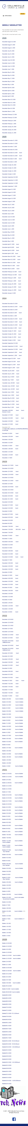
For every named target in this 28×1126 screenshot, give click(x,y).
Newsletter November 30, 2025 (9, 149)
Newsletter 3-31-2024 (7, 418)
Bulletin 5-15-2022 (6, 717)
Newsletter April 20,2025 (8, 247)
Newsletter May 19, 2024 (8, 401)
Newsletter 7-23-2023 (7, 529)
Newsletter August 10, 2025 (9, 198)
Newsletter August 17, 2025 (9, 195)
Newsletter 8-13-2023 (7, 520)
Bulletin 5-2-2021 (6, 877)
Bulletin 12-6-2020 (6, 949)
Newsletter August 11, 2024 (9, 364)
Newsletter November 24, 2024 (9, 318)
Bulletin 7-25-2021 (6, 834)
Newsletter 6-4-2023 (7, 547)
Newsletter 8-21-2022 (7, 674)
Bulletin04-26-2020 (6, 1047)
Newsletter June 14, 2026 (8, 66)
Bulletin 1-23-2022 (6, 760)
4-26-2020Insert (16, 1047)
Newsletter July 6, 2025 (8, 213)
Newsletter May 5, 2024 (8, 407)
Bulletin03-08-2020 (6, 1068)
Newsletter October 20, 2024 (9, 334)
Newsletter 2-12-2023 (7, 596)
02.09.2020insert (16, 1080)
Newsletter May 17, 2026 (8, 78)
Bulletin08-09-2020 (6, 1001)
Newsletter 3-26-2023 (7, 578)
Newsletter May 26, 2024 (8, 398)
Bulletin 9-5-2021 (6, 816)
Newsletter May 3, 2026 (8, 84)
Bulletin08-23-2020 (6, 995)
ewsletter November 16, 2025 (10, 155)
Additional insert (6, 642)
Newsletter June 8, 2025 (8, 226)
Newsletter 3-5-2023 (7, 587)
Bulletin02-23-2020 (6, 1074)
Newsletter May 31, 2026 (8, 72)
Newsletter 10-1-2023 (7, 499)
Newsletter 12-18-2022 (7, 622)
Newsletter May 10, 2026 (8, 81)
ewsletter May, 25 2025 (8, 232)
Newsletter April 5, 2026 (8, 96)
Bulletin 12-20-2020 (7, 943)
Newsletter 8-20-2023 (7, 517)
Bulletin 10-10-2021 (7, 804)
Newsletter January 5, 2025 (9, 293)
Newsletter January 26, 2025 (9, 284)
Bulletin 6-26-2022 (6, 699)
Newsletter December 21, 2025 (9, 140)
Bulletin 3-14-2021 (6, 902)
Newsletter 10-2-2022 (7, 656)
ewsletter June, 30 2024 (9, 383)
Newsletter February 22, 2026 (9, 114)
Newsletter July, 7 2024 (8, 380)
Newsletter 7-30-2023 (7, 526)
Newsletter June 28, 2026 (8, 60)
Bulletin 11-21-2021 (6, 785)
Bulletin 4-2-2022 (6, 732)
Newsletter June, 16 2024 (8, 389)
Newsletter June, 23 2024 (8, 386)
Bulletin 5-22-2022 (6, 714)
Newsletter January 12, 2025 (9, 290)
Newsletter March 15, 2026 (8, 105)
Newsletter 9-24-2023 (7, 502)
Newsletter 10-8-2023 (7, 496)
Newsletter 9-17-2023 (7, 505)
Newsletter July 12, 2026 (8, 57)
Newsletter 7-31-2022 (7, 683)
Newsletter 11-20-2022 (7, 631)
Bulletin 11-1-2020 (6, 964)
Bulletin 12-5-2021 (6, 779)
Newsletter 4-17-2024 (7, 415)
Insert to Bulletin (19, 699)
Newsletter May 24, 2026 (8, 75)
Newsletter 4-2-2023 (7, 575)
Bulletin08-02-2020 (6, 1004)
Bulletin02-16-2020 (6, 1077)
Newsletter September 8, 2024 (9, 352)
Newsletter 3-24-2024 (7, 421)
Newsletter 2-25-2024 (7, 436)
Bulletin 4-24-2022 (6, 726)
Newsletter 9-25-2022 (7, 659)
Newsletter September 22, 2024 (10, 346)
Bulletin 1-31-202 (6, 923)
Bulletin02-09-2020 (6, 1080)
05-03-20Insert (15, 1044)
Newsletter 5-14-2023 (7, 557)
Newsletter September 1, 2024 (9, 355)
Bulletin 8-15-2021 (6, 825)
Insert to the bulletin (19, 897)
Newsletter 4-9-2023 (7, 572)
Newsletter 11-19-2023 (7, 477)
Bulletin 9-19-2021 (6, 813)
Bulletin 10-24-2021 (7, 798)
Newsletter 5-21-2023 (7, 554)
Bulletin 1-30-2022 (6, 757)
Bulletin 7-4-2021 (6, 845)
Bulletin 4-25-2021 (6, 882)
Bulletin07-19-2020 (6, 1010)
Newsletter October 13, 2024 (9, 337)
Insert (20, 152)
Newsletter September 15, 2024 (10, 349)
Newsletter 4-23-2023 (7, 566)
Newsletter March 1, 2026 (8, 111)
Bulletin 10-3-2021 (6, 807)
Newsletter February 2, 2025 (9, 281)
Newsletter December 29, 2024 (9, 303)
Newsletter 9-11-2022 (7, 665)
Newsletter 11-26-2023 (7, 474)
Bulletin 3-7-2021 (6, 905)
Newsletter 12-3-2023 (7, 471)
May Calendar (6, 879)
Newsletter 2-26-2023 (7, 590)
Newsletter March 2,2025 (8, 268)
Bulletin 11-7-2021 (6, 792)
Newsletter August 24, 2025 (9, 192)
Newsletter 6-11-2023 (7, 544)
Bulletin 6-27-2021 (6, 850)
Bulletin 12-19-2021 (7, 773)
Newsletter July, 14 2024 (8, 376)
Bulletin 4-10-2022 (6, 729)
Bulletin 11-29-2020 (6, 952)
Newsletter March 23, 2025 (8, 259)
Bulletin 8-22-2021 (6, 822)
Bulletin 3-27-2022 (6, 735)
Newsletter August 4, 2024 (8, 367)
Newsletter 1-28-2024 (7, 448)
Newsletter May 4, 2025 (8, 241)
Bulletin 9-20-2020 (6, 982)
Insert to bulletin (18, 854)
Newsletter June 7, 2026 (8, 69)
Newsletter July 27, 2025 (8, 204)
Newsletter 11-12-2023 (7, 480)
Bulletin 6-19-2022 (6, 702)
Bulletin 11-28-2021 (6, 782)
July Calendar (6, 851)
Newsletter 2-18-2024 (7, 439)
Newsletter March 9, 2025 (8, 265)
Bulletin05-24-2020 (6, 1034)
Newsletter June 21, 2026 (8, 63)
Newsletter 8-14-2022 (7, 677)
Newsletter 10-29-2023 (7, 486)
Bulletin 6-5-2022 (6, 708)
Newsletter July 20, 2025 (8, 207)
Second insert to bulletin (8, 899)
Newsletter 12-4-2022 (7, 628)
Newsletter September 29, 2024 (10, 343)
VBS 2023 (18, 529)
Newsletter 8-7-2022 (7, 680)
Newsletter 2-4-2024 (7, 445)
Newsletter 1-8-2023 (7, 612)
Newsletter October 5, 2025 (9, 174)
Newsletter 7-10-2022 (7, 692)
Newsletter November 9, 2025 (9, 158)
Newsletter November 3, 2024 (9, 328)
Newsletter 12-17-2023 (7, 465)
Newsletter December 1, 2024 (9, 315)
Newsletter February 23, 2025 (9, 271)
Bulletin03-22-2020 (6, 1062)
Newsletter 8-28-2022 (7, 671)
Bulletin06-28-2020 (6, 1019)
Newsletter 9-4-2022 (7, 668)
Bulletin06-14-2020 (6, 1025)
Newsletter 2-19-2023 (7, 593)
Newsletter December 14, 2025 (9, 143)
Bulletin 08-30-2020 (7, 992)
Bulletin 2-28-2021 (6, 908)
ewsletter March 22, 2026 (9, 102)
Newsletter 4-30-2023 (7, 563)
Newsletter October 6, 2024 (9, 340)
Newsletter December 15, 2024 (9, 309)
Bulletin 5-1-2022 (6, 723)
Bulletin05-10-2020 (6, 1041)
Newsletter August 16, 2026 (9, 41)
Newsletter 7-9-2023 (7, 535)
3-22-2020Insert (16, 1062)
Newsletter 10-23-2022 (7, 645)
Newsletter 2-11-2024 (7, 442)
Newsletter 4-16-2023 (7, 569)
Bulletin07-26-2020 (6, 1007)
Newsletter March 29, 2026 (8, 99)
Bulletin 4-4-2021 (6, 891)
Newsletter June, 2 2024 (8, 395)
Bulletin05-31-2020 (6, 1031)
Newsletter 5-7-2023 (7, 560)
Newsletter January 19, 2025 (9, 287)
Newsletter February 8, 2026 (9, 120)
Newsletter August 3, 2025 (8, 201)
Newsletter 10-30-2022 (8, 640)
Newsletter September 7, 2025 (9, 186)
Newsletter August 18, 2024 (9, 361)
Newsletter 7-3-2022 (7, 695)
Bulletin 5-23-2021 (6, 868)
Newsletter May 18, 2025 (8, 235)
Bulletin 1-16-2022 (6, 763)
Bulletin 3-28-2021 (6, 894)
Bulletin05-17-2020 (6, 1037)
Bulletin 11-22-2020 (6, 955)
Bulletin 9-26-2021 (6, 810)
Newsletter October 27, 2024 (9, 331)
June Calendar (6, 865)
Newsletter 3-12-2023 (7, 584)
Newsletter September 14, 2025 (10, 183)
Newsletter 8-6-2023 (7, 523)
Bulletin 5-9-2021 (6, 874)
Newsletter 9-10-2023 (7, 508)
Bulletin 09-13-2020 (7, 986)
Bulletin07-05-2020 (6, 1016)
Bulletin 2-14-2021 (6, 915)
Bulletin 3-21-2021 (6, 897)
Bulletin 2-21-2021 (6, 911)
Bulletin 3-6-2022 (6, 744)
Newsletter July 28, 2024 (8, 370)
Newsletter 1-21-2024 (7, 451)
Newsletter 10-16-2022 (7, 648)
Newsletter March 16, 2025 (8, 262)
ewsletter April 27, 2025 (8, 244)
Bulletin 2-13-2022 (6, 753)
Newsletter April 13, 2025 (8, 250)
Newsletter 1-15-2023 (7, 608)
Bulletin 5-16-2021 (6, 871)
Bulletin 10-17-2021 (7, 801)
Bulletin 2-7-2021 (6, 918)
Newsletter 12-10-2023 (7, 468)
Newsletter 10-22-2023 (7, 489)
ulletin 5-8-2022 (6, 720)
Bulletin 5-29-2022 (6, 711)
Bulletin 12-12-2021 (7, 776)
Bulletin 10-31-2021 (7, 795)
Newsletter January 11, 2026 (9, 132)
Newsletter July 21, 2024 (8, 373)
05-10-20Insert (15, 1041)
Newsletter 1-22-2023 (7, 605)
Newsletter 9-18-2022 (7, 662)
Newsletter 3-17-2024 (7, 424)
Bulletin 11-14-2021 (6, 788)
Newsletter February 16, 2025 (9, 274)
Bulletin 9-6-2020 (6, 989)
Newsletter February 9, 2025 (9, 277)
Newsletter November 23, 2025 (9, 152)
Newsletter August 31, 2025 (9, 189)
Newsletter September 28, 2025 (10, 177)
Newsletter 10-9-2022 (7, 653)
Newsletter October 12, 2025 (9, 171)
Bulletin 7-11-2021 (6, 840)
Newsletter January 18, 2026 (9, 129)
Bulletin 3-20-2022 (6, 738)
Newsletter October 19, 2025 (9, 168)
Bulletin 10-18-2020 (7, 970)
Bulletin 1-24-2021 (6, 926)
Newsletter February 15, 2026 (9, 117)
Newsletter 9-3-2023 (7, 511)
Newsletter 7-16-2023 (7, 532)
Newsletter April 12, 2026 (8, 93)
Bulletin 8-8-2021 (6, 828)
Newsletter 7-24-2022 (7, 686)
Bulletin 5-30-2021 (6, 863)
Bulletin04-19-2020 (6, 1050)
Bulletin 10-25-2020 (7, 967)
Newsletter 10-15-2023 (7, 492)
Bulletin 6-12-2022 (6, 705)
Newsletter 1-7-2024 (7, 457)
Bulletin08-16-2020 (6, 998)
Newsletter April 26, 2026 (8, 87)
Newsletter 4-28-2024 (7, 410)
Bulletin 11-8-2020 (6, 961)
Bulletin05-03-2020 (6, 1044)
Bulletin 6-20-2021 (6, 854)
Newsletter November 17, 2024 (9, 322)
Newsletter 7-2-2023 (7, 538)
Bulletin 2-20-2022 (6, 750)
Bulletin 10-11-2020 (6, 973)
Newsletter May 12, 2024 (8, 404)
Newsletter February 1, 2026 (9, 123)
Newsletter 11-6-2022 (7, 637)
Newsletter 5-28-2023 (7, 550)
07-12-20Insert (15, 1013)
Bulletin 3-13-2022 (6, 741)
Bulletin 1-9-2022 (6, 766)
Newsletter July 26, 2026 (8, 51)
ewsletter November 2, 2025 (10, 161)
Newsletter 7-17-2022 (7, 689)
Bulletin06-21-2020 (6, 1022)
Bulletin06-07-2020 (6, 1028)
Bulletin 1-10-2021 (6, 932)
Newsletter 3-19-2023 (7, 581)
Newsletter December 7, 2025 (9, 146)
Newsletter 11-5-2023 (7, 483)
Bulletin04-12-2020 (6, 1053)
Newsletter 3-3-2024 (7, 433)
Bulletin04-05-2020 (6, 1056)
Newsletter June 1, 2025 (8, 229)
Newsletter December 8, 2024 (9, 312)
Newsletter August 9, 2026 (8, 44)
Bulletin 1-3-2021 (6, 935)
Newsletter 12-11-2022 (7, 625)
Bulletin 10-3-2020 (6, 976)
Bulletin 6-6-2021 (6, 860)
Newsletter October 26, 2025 (9, 165)
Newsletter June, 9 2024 (8, 392)
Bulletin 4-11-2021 (6, 888)
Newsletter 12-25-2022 (7, 619)
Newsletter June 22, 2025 (8, 219)
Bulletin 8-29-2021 (6, 819)
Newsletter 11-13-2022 (7, 634)
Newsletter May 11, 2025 (8, 238)
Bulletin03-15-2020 (6, 1065)
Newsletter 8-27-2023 (7, 514)
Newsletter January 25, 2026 (9, 126)
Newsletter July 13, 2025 (8, 210)
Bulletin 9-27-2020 (6, 979)
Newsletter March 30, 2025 (8, 256)
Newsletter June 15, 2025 (8, 223)
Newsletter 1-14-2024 (7, 454)
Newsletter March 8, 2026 (8, 108)
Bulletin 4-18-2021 (6, 885)
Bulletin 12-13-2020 (7, 946)
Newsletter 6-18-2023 (7, 541)
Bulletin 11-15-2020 (6, 958)
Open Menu (8, 15)
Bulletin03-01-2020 (6, 1071)
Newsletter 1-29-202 (7, 602)
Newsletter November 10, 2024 (9, 325)
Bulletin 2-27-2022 (6, 747)
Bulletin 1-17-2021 (6, 929)
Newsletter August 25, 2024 (9, 358)
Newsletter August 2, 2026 (8, 47)
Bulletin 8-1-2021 (6, 831)
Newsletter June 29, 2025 (8, 216)
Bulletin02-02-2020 (6, 1083)
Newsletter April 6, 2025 (8, 253)
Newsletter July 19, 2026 (8, 54)
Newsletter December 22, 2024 (9, 306)
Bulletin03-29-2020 (6, 1059)
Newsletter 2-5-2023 (7, 599)
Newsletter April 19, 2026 (8, 90)
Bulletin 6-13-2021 (6, 857)
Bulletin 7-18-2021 (6, 837)
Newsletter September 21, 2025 (10, 180)
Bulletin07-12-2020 (6, 1013)
